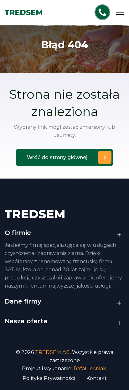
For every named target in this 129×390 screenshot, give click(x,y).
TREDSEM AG (52, 352)
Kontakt (96, 378)
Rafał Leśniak (90, 369)
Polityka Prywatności (49, 378)
